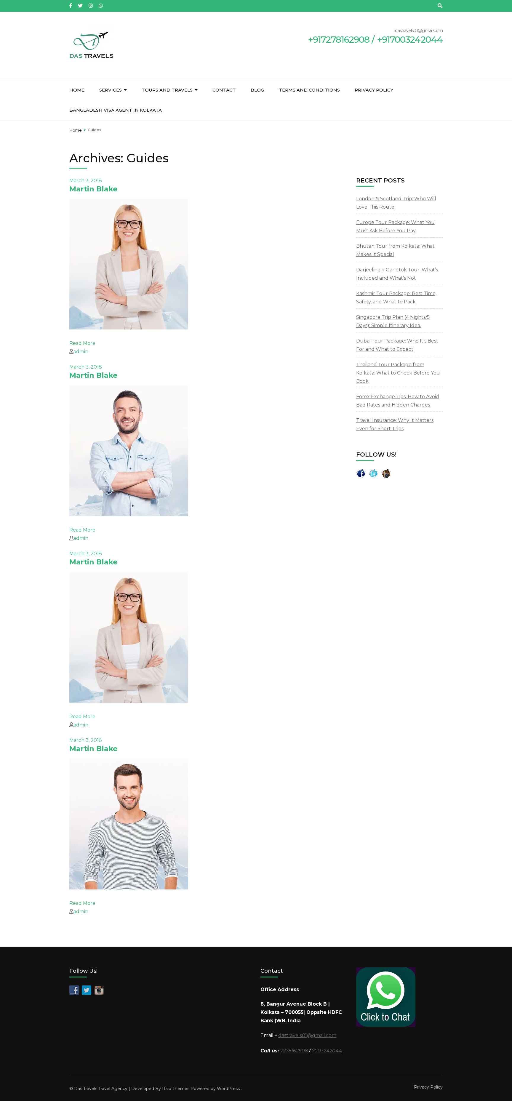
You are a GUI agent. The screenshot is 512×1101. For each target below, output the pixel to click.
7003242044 (327, 1051)
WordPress (228, 1088)
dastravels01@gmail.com (307, 1035)
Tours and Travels (167, 90)
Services (110, 90)
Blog (257, 90)
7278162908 (294, 1051)
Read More (82, 343)
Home (76, 90)
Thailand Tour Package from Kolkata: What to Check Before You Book (398, 373)
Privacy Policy (374, 90)
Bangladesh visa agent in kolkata (115, 110)
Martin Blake (93, 189)
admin (80, 351)
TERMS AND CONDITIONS (309, 90)
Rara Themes (175, 1088)
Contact (224, 90)
